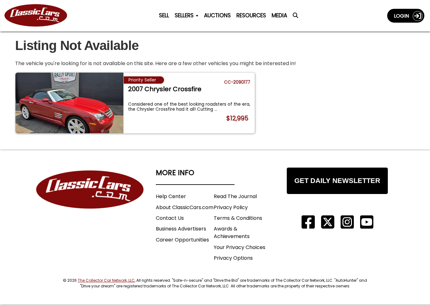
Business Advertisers (181, 228)
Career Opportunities (182, 239)
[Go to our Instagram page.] (347, 222)
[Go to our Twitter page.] (327, 222)
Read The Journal (235, 196)
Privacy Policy (231, 207)
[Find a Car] (295, 17)
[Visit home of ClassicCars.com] (90, 199)
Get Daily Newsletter (337, 181)
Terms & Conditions (238, 218)
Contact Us (170, 218)
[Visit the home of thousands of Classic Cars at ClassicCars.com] (39, 15)
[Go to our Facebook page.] (308, 222)
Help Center (171, 196)
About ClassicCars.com (184, 207)
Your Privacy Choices (239, 247)
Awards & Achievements (232, 232)
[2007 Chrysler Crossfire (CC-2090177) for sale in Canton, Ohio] (69, 103)
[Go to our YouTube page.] (366, 222)
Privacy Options (233, 258)
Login (403, 15)
